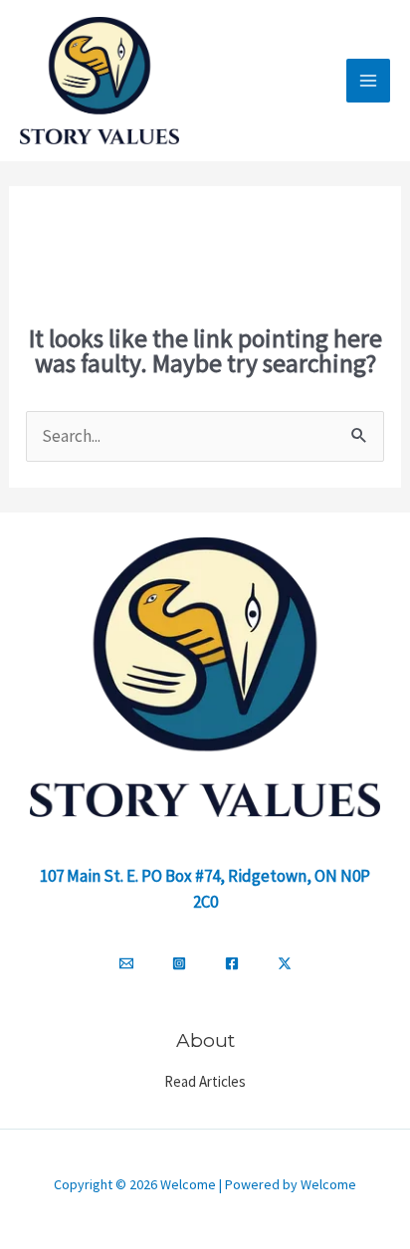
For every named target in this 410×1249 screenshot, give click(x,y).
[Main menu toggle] (368, 81)
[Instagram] (179, 963)
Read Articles (205, 1081)
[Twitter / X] (285, 963)
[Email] (126, 963)
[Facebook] (232, 963)
